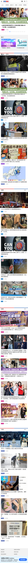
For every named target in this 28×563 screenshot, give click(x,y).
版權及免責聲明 (17, 549)
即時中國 (2, 473)
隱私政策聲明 (3, 554)
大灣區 (2, 518)
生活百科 (3, 29)
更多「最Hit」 (23, 54)
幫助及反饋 (16, 551)
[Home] (6, 1)
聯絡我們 (2, 549)
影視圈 (2, 356)
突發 (2, 211)
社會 (2, 141)
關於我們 (2, 551)
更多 (25, 190)
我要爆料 (15, 554)
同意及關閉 (22, 559)
